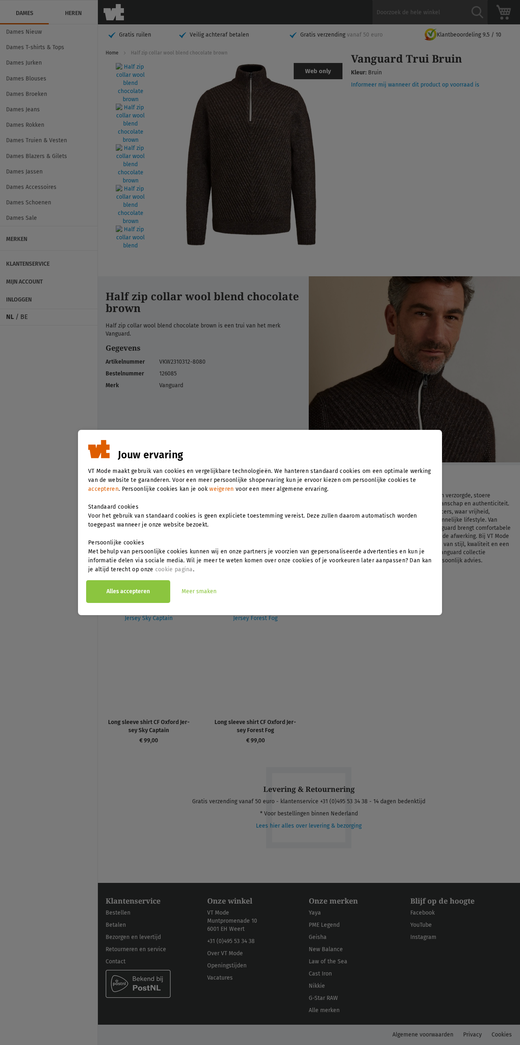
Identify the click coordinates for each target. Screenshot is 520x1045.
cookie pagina (174, 569)
